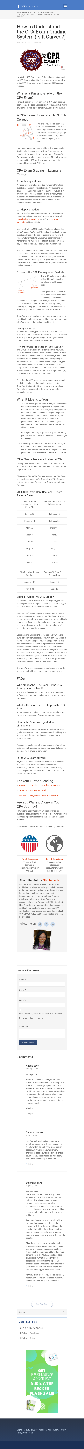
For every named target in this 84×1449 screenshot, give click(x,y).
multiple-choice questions (28, 219)
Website (22, 1000)
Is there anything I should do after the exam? (38, 795)
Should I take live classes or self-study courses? (39, 785)
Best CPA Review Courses (31, 1328)
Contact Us (28, 1433)
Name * (22, 979)
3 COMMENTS (35, 43)
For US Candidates (30, 859)
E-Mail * (22, 990)
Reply (30, 1113)
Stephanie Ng (24, 43)
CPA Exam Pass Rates (29, 1333)
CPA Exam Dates (27, 1338)
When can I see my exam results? (33, 790)
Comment (23, 1026)
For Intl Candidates (54, 859)
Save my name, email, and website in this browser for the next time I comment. (40, 1015)
